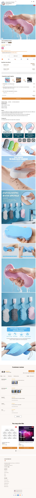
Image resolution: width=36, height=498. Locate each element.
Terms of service (6, 481)
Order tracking (6, 472)
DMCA (5, 475)
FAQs (5, 474)
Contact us (5, 470)
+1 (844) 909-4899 (7, 464)
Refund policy (6, 486)
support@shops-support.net (8, 465)
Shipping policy (6, 483)
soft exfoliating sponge (15, 400)
